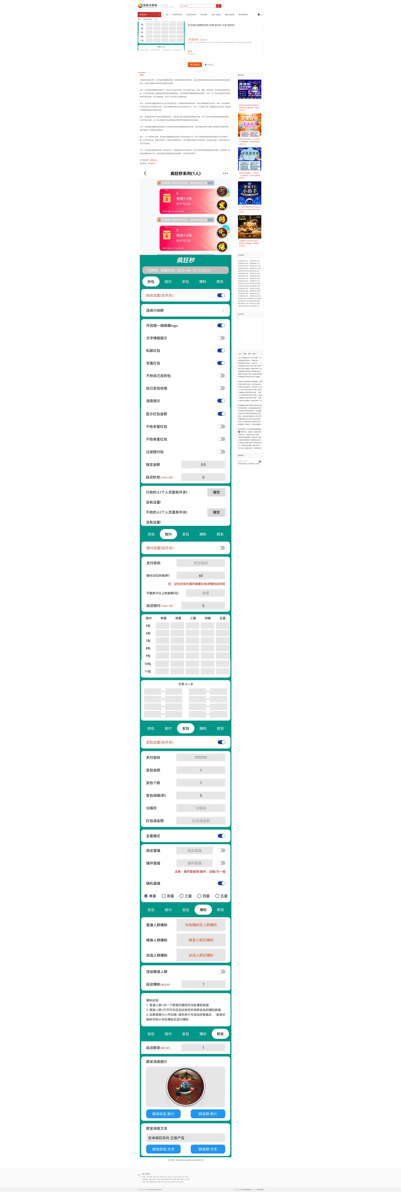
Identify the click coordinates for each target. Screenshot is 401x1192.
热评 (249, 354)
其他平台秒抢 (147, 19)
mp (244, 335)
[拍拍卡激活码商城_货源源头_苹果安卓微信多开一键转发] (148, 8)
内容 (252, 335)
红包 (253, 323)
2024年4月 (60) (243, 293)
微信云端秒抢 (230, 14)
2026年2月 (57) (243, 266)
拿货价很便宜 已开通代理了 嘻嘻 (248, 464)
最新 (245, 354)
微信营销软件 (243, 14)
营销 (240, 335)
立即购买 (196, 65)
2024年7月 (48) (255, 288)
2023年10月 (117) (244, 301)
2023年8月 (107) (243, 303)
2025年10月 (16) (243, 271)
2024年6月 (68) (243, 291)
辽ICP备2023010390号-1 (155, 1189)
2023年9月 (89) (255, 301)
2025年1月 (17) (255, 281)
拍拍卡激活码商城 (246, 1189)
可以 (257, 323)
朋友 (240, 326)
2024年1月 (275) (255, 296)
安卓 (244, 326)
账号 (256, 338)
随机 (254, 354)
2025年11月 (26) (255, 268)
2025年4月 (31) (243, 278)
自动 (248, 326)
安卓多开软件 (191, 14)
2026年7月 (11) (255, 261)
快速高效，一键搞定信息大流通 (248, 434)
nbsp (253, 341)
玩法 (244, 341)
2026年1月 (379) (255, 266)
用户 (253, 320)
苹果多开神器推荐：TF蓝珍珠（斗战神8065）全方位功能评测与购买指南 (249, 175)
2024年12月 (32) (243, 283)
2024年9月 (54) (255, 286)
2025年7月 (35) (255, 273)
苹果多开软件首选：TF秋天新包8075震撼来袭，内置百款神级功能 (249, 141)
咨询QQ (210, 65)
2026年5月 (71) (255, 263)
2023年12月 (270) (244, 298)
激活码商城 (260, 1189)
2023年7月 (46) (255, 303)
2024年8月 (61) (243, 288)
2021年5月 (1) (254, 306)
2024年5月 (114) (255, 291)
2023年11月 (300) (255, 298)
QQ (261, 14)
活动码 (241, 344)
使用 (248, 341)
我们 (257, 332)
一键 (244, 320)
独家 (248, 335)
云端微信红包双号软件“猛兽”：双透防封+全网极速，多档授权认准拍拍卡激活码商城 (249, 243)
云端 (248, 323)
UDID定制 (203, 14)
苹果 (240, 323)
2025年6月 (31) (243, 276)
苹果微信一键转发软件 (246, 329)
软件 (244, 323)
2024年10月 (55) (243, 286)
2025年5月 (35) (255, 276)
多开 (257, 320)
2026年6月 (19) (243, 263)
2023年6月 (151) (243, 306)
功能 (240, 320)
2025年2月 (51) (243, 281)
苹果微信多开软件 (244, 332)
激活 (256, 329)
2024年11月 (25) (255, 283)
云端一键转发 (216, 14)
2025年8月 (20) (243, 273)
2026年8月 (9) (242, 261)
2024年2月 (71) (243, 296)
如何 (240, 341)
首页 (167, 14)
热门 (240, 354)
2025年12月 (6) (243, 268)
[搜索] (218, 6)
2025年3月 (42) (255, 278)
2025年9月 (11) (255, 271)
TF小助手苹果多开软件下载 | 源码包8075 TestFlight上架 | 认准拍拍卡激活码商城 (249, 209)
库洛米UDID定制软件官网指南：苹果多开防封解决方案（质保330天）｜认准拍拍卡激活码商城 (249, 107)
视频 (253, 332)
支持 (252, 338)
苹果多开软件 (177, 14)
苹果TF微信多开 (244, 338)
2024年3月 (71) (255, 293)
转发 (248, 320)
